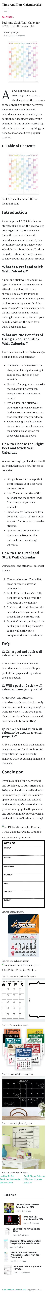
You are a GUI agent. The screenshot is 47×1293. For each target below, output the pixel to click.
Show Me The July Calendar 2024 (26, 1230)
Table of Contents (20, 146)
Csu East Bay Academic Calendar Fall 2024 (27, 1205)
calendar (7, 17)
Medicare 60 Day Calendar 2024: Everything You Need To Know (25, 1242)
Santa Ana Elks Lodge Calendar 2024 (33, 1218)
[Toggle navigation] (5, 10)
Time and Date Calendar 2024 (14, 1289)
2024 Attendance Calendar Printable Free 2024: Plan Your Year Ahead (25, 1255)
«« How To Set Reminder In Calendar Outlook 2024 (10, 1179)
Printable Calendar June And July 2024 (28, 1267)
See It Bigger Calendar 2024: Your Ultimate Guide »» (34, 1179)
